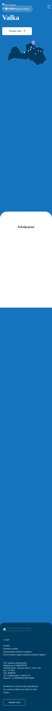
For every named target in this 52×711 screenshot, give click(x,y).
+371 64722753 (16, 125)
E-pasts (6, 536)
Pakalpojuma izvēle (12, 477)
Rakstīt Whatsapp (20, 457)
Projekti (6, 646)
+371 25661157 (16, 128)
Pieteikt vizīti (15, 31)
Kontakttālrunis (10, 520)
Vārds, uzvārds (10, 503)
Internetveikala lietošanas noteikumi (17, 652)
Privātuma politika (10, 649)
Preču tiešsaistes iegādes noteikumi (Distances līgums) (24, 655)
